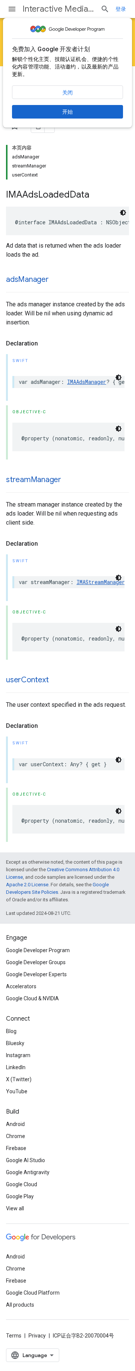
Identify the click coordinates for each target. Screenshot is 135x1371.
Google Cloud (21, 1184)
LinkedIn (16, 1067)
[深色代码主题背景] (123, 213)
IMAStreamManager (100, 582)
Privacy (37, 1336)
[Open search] (105, 9)
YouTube (16, 1091)
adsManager (27, 279)
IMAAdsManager (86, 381)
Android (15, 1124)
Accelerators (21, 986)
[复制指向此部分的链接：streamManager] (68, 480)
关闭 (67, 92)
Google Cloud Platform (33, 1293)
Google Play (20, 1196)
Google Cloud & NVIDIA (32, 998)
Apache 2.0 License (27, 884)
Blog (11, 1031)
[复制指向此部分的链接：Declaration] (45, 343)
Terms (13, 1336)
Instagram (18, 1055)
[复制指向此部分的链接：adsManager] (56, 280)
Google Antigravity (28, 1172)
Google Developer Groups (36, 962)
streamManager (33, 479)
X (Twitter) (19, 1079)
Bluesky (15, 1043)
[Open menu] (12, 9)
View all (15, 1208)
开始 (67, 111)
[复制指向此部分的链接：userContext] (55, 680)
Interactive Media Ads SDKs (58, 9)
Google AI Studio (25, 1160)
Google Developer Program (38, 950)
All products (20, 1305)
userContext (27, 680)
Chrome (15, 1136)
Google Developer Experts (36, 974)
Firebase (16, 1148)
